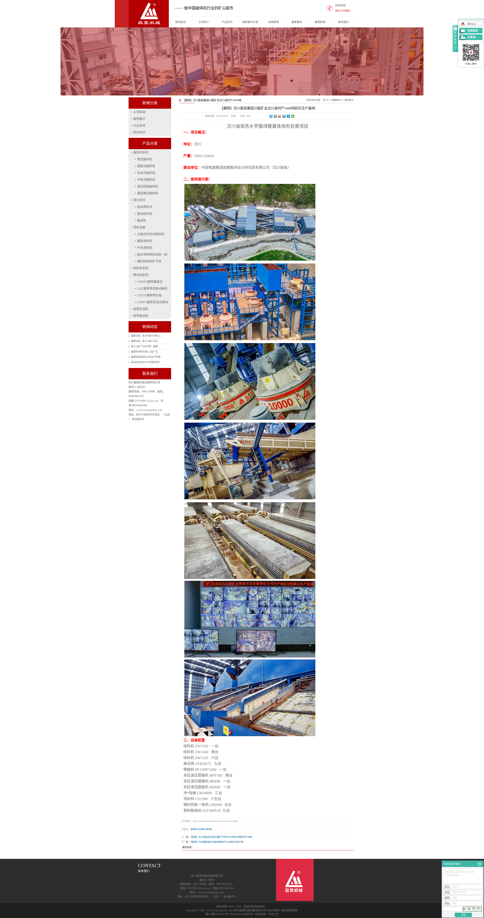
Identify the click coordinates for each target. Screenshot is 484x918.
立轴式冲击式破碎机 (150, 234)
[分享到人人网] (288, 116)
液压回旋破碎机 (147, 186)
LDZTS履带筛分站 (149, 295)
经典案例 (273, 21)
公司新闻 (139, 112)
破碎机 (194, 829)
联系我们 (343, 21)
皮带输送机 (140, 315)
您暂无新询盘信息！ (256, 906)
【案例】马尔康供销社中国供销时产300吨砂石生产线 (217, 842)
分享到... (472, 37)
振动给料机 (144, 213)
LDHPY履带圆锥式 (150, 281)
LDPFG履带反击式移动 (152, 302)
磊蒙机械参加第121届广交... (145, 351)
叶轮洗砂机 (144, 247)
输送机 (141, 220)
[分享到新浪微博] (279, 116)
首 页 (325, 100)
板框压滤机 (140, 309)
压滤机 (201, 829)
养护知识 (139, 132)
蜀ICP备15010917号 (216, 914)
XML (239, 906)
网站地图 (221, 906)
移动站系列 (140, 275)
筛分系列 (139, 200)
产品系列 (227, 21)
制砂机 (208, 829)
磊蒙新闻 (320, 21)
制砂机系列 (140, 268)
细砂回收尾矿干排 (149, 261)
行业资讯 (139, 125)
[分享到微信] (292, 116)
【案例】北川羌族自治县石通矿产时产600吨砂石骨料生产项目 (221, 837)
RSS (231, 906)
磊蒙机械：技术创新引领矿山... (146, 336)
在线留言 (472, 30)
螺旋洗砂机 (144, 240)
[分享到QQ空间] (275, 116)
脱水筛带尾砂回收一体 (152, 254)
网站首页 (180, 21)
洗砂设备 (139, 227)
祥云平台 (248, 914)
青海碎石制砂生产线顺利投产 (146, 362)
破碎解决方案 (250, 21)
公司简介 (204, 21)
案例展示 (139, 118)
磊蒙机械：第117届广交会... (145, 341)
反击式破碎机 (146, 172)
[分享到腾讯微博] (284, 116)
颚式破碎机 (144, 159)
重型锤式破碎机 (147, 193)
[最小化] (479, 864)
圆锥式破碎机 (146, 166)
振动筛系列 (144, 206)
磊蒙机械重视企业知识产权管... (146, 357)
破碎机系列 (140, 152)
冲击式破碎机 (146, 179)
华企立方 (273, 914)
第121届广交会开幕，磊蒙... (145, 346)
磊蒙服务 (297, 21)
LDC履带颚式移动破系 (152, 288)
